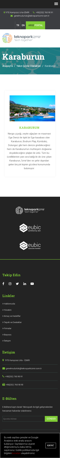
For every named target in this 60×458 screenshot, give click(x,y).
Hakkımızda (9, 304)
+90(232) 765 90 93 (14, 384)
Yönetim (8, 310)
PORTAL (35, 25)
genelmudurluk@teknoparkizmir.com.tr (24, 368)
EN (23, 25)
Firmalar (7, 328)
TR (17, 25)
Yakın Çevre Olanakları (28, 65)
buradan (16, 453)
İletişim (7, 341)
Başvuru (7, 334)
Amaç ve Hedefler (12, 316)
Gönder (51, 418)
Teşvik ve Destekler (13, 322)
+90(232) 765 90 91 (14, 376)
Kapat (50, 445)
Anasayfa (7, 65)
